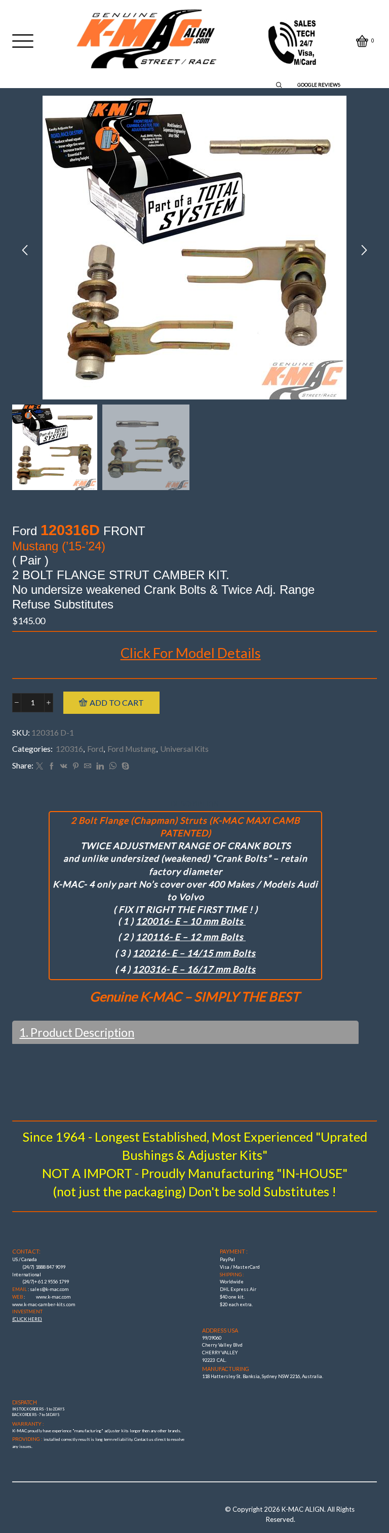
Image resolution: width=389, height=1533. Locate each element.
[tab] (195, 804)
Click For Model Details (191, 652)
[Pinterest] (76, 766)
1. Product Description (76, 1032)
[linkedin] (100, 766)
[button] (24, 250)
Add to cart (117, 702)
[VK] (64, 766)
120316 (69, 748)
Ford (95, 748)
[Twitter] (39, 766)
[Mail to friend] (88, 766)
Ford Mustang (131, 748)
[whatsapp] (112, 766)
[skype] (124, 766)
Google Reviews (318, 85)
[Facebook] (52, 766)
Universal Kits (184, 748)
